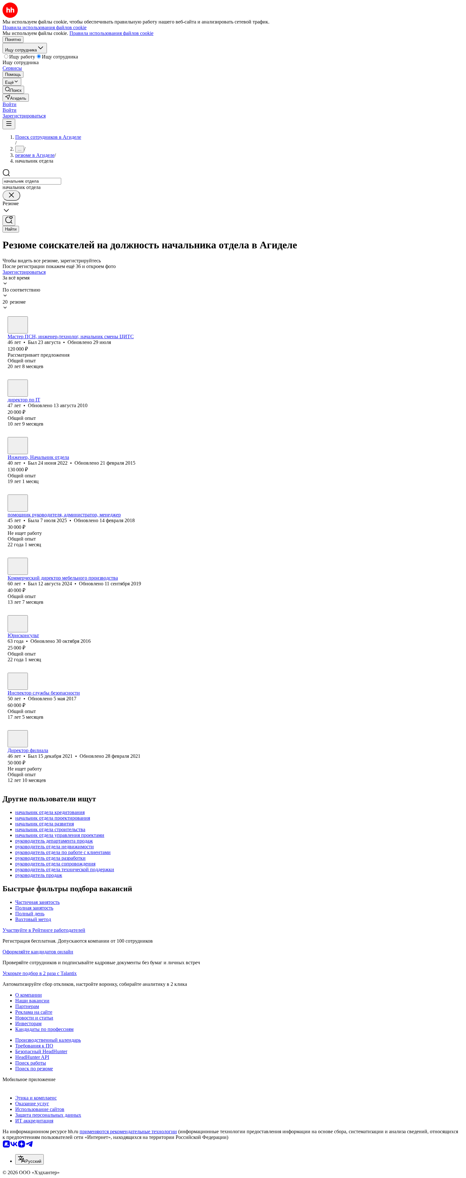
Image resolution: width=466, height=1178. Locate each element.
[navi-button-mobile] (9, 124)
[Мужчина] (18, 324)
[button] (9, 104)
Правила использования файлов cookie (111, 33)
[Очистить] (11, 195)
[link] (13, 90)
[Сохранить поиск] (9, 220)
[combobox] (32, 181)
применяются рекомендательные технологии (128, 1131)
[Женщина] (18, 503)
